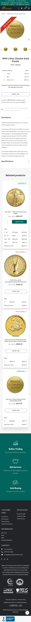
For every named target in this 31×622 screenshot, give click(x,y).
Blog (2, 535)
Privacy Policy (5, 521)
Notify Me (15, 94)
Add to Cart (19, 222)
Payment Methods (6, 540)
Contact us (4, 516)
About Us (4, 533)
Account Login (21, 514)
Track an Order (21, 516)
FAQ (2, 538)
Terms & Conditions (6, 524)
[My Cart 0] (25, 8)
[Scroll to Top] (27, 613)
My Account (4, 519)
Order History (21, 518)
